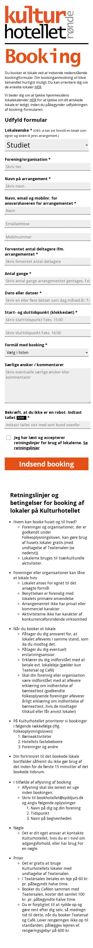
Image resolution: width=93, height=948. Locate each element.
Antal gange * (18, 273)
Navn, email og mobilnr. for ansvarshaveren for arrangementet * (40, 200)
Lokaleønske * (45, 133)
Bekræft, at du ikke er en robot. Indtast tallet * (43, 415)
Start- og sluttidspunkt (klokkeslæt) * (41, 312)
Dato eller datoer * (23, 292)
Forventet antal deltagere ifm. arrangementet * (34, 251)
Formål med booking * (26, 344)
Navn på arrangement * (28, 178)
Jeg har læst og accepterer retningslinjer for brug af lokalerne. (48, 440)
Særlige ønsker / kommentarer (34, 364)
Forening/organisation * (28, 159)
